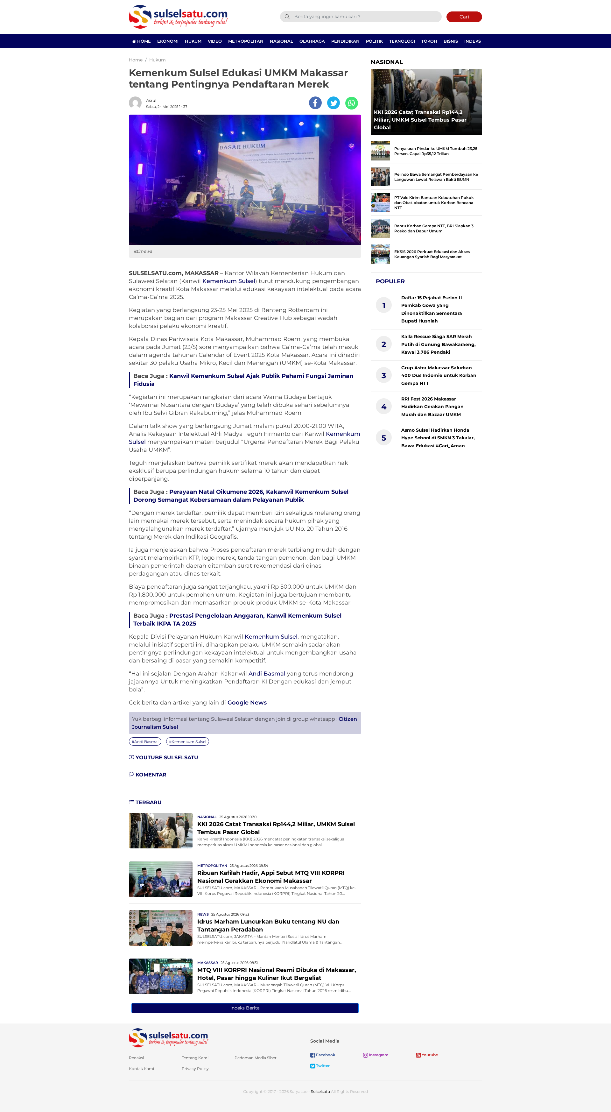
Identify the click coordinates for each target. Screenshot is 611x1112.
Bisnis (451, 41)
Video (215, 41)
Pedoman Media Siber (256, 1057)
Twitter (322, 1065)
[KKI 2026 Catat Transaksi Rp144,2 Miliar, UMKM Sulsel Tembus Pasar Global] (161, 830)
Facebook (325, 1054)
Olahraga (312, 41)
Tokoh (429, 41)
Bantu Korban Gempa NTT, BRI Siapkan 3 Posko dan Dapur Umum (434, 228)
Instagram (378, 1054)
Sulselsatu (320, 1091)
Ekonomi (168, 41)
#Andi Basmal (145, 741)
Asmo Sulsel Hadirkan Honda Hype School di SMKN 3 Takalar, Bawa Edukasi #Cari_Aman (438, 438)
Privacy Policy (195, 1068)
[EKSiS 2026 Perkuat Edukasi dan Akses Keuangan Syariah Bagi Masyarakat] (380, 254)
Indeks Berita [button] (245, 1008)
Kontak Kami (141, 1068)
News (203, 914)
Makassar (207, 962)
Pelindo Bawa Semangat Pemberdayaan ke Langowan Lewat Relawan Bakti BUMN (436, 177)
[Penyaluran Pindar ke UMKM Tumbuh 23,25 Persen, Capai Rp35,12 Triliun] (380, 150)
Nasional (281, 41)
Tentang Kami (195, 1057)
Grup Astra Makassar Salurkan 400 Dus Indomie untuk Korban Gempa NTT (438, 375)
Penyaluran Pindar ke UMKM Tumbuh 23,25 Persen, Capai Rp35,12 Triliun (435, 151)
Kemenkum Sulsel (228, 281)
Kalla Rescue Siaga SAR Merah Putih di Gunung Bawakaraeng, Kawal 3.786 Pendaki (438, 344)
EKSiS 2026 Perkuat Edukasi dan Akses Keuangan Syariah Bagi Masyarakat (432, 254)
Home (143, 41)
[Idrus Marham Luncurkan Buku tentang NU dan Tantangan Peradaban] (161, 927)
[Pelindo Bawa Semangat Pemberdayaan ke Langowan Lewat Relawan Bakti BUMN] (380, 176)
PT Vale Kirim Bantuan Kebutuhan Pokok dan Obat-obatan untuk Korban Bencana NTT (434, 202)
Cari (464, 17)
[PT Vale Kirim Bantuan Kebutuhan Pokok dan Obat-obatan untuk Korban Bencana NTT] (380, 202)
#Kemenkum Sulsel (187, 741)
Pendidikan (345, 41)
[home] (168, 1037)
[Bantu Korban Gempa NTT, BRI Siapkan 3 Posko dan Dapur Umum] (380, 228)
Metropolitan (245, 41)
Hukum (193, 41)
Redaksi (136, 1057)
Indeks (472, 41)
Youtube (429, 1054)
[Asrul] (137, 102)
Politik (374, 41)
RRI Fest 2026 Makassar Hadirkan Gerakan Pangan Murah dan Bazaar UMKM (432, 406)
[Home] (178, 16)
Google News (247, 702)
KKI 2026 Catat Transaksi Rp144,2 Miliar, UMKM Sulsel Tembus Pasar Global (420, 120)
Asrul (151, 100)
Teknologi (402, 41)
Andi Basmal (267, 673)
